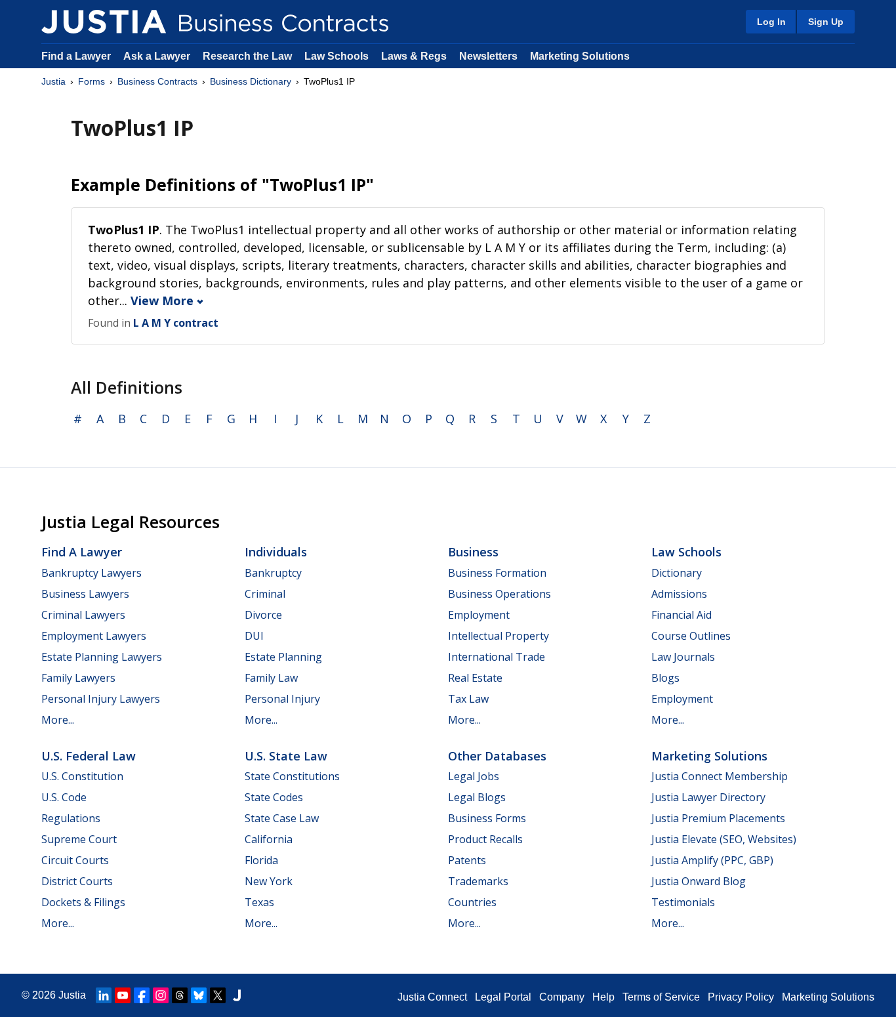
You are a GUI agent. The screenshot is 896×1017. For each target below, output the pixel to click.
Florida (261, 860)
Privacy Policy (741, 997)
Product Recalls (485, 839)
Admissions (679, 594)
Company (561, 997)
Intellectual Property (498, 636)
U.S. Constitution (82, 776)
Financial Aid (681, 615)
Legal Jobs (473, 776)
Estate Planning (283, 657)
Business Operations (499, 594)
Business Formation (497, 573)
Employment (479, 615)
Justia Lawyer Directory (708, 797)
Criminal (265, 594)
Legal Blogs (477, 797)
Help (603, 997)
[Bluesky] (199, 995)
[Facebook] (142, 995)
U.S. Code (64, 797)
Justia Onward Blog (698, 881)
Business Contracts (157, 81)
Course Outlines (691, 636)
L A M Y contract (175, 323)
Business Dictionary (250, 81)
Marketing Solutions (580, 56)
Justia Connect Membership (719, 776)
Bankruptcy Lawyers (91, 573)
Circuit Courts (75, 860)
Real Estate (475, 678)
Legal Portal (503, 997)
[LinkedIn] (104, 995)
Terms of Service (661, 997)
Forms (91, 81)
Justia (53, 81)
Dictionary (676, 573)
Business (473, 552)
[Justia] (103, 21)
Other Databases (497, 756)
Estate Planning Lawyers (101, 657)
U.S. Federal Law (88, 756)
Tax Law (468, 699)
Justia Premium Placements (718, 818)
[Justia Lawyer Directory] (237, 995)
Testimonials (683, 902)
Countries (472, 902)
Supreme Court (79, 839)
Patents (467, 860)
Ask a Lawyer (158, 56)
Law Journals (683, 657)
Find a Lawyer (76, 56)
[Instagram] (161, 995)
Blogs (665, 678)
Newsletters (488, 56)
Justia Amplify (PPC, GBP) (712, 860)
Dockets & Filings (83, 902)
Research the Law (247, 56)
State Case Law (282, 818)
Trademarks (478, 881)
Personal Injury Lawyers (100, 699)
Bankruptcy (273, 573)
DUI (254, 636)
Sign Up (826, 21)
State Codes (274, 797)
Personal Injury (282, 699)
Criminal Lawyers (83, 615)
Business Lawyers (85, 594)
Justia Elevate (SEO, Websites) (723, 839)
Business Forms (487, 818)
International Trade (496, 657)
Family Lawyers (78, 678)
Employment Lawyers (93, 636)
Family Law (271, 678)
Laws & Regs (414, 56)
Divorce (263, 615)
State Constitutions (292, 776)
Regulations (70, 818)
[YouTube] (123, 995)
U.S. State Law (286, 756)
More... (57, 720)
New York (269, 881)
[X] (218, 995)
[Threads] (180, 995)
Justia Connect (432, 997)
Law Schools (336, 56)
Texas (259, 902)
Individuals (276, 552)
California (269, 839)
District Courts (77, 881)
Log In (771, 21)
